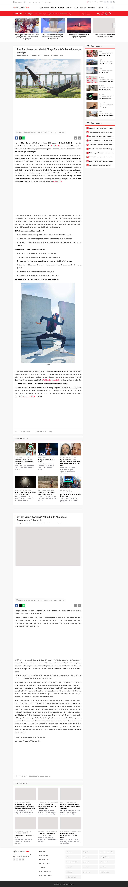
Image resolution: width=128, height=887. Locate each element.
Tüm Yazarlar (45, 863)
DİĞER (101, 8)
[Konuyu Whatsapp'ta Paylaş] (23, 137)
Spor (24, 523)
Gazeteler (103, 867)
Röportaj (69, 867)
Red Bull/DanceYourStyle (51, 380)
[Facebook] (105, 2)
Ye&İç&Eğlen (104, 857)
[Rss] (114, 2)
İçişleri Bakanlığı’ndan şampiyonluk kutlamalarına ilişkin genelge (47, 806)
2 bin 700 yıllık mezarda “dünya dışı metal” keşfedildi (25, 493)
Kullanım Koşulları (46, 875)
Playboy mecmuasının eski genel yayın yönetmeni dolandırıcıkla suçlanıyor (50, 14)
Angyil (23, 431)
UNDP (23, 776)
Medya (39, 831)
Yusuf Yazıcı (48, 776)
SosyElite (63, 831)
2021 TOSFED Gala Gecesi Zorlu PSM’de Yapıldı (46, 834)
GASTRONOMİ (92, 8)
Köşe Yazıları (104, 862)
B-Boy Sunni (29, 431)
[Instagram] (111, 2)
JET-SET (69, 8)
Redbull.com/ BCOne (28, 396)
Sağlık (100, 51)
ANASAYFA (45, 8)
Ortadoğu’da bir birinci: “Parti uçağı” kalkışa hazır (77, 36)
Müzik (39, 457)
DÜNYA (76, 8)
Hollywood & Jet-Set (106, 852)
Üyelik (43, 867)
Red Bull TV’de (57, 181)
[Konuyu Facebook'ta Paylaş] (16, 137)
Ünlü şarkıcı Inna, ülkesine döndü (46, 460)
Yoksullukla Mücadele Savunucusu (35, 776)
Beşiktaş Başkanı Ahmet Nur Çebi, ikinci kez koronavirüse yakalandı (70, 806)
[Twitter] (108, 2)
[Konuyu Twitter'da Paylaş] (20, 137)
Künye (43, 851)
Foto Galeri (86, 867)
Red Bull (45, 431)
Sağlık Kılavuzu (71, 877)
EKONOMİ (83, 8)
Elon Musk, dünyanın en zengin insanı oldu (70, 495)
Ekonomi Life (87, 872)
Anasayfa (19, 55)
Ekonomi (67, 490)
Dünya (24, 55)
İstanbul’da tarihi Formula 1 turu (24, 836)
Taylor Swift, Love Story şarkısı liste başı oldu (46, 493)
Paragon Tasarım (68, 884)
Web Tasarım (58, 884)
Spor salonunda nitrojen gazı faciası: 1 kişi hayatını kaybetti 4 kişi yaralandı (51, 37)
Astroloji (28, 2)
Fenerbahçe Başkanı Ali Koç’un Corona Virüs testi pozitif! (69, 835)
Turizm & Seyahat (72, 862)
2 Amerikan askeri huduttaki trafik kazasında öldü (103, 36)
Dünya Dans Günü (37, 431)
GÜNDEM (53, 8)
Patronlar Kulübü (105, 872)
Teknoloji (101, 77)
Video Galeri (27, 831)
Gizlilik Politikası (46, 871)
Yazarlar (38, 2)
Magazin (100, 103)
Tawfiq (50, 431)
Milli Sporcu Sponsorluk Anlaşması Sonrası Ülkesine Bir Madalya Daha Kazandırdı (25, 806)
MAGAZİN (61, 8)
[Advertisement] (48, 114)
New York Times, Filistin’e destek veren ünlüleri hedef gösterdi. (24, 461)
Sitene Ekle (18, 2)
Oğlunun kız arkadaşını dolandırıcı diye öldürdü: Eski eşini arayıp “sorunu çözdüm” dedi (70, 462)
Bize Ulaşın (48, 2)
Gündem (40, 802)
